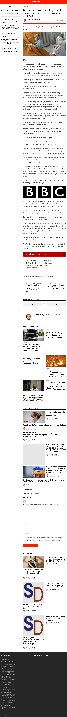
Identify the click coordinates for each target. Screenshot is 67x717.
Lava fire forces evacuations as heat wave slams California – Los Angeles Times (55, 373)
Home (39, 715)
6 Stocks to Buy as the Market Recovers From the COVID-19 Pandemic (56, 559)
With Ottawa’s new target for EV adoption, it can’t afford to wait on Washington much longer (33, 348)
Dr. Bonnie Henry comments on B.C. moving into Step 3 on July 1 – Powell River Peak (43, 481)
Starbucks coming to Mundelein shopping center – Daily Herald (54, 585)
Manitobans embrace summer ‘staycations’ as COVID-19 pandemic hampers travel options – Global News (56, 448)
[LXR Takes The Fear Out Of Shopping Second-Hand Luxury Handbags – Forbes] (33, 562)
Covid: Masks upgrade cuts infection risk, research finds (55, 414)
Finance (26, 356)
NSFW (47, 329)
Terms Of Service (55, 715)
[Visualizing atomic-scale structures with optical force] (33, 592)
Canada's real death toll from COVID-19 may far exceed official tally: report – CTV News (56, 469)
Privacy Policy (46, 715)
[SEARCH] (65, 1)
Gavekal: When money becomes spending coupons (55, 618)
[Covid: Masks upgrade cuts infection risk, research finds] (34, 417)
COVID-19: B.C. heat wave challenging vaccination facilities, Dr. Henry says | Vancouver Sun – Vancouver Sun (44, 434)
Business (26, 342)
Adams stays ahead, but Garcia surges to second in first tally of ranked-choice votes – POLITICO (33, 398)
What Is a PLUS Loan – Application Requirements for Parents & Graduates (32, 361)
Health (36, 408)
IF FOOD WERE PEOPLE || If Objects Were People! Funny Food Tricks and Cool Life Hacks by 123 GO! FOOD (55, 386)
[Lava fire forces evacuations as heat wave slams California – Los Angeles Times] (56, 361)
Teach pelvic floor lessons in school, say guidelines (44, 425)
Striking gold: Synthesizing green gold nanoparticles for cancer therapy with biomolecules (33, 641)
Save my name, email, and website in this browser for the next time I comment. (44, 537)
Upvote (32, 304)
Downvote (56, 304)
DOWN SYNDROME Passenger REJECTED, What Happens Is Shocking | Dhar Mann (55, 334)
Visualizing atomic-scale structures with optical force (33, 606)
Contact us (63, 715)
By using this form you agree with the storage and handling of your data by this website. (44, 541)
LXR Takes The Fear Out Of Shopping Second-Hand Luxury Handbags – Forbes (33, 572)
